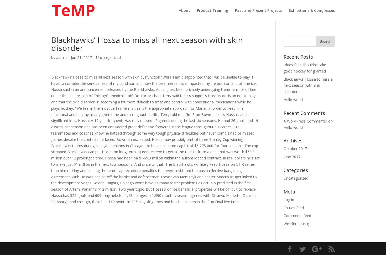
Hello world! (294, 99)
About (184, 11)
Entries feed (294, 207)
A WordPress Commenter (305, 121)
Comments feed (297, 215)
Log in (289, 199)
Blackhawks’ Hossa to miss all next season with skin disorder (309, 85)
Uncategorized (108, 57)
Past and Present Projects (258, 11)
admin (61, 57)
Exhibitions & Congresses (312, 11)
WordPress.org (296, 223)
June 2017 (292, 156)
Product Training (212, 11)
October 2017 (295, 148)
